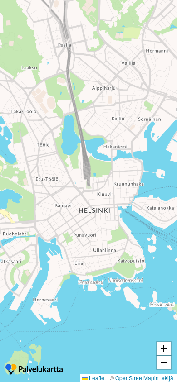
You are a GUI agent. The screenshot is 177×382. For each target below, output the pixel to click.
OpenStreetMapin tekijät (145, 378)
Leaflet (97, 378)
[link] (34, 370)
